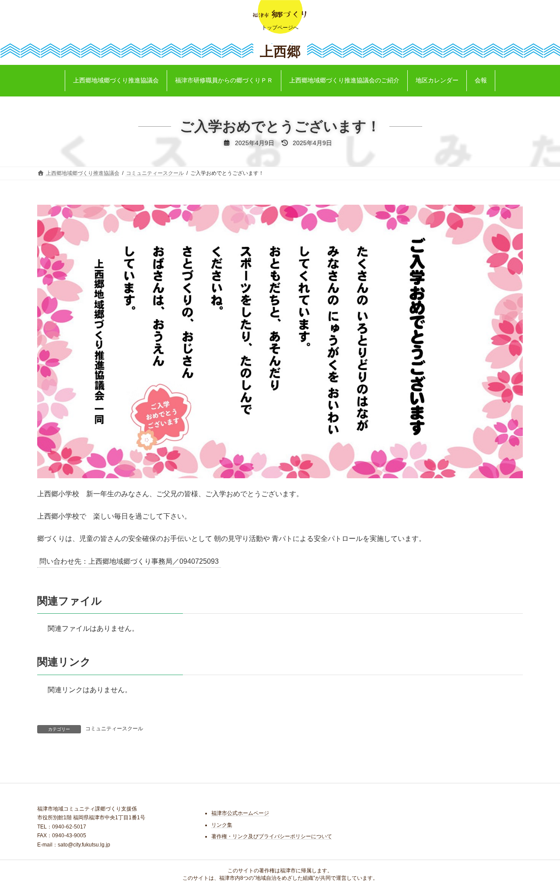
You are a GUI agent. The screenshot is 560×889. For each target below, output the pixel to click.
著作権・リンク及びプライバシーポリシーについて (271, 836)
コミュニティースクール (114, 728)
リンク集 (221, 825)
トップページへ (280, 28)
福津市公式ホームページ (240, 813)
